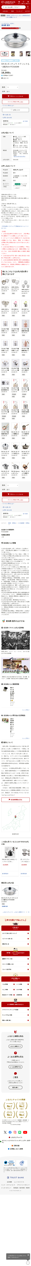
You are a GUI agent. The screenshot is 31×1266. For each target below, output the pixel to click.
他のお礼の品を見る (19, 156)
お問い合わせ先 (7, 117)
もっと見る (25, 710)
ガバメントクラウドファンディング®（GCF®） (16, 1141)
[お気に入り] (28, 1263)
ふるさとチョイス (16, 1137)
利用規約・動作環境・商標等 (21, 1188)
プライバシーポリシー (23, 1185)
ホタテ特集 (19, 989)
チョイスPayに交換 (7, 1015)
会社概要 (9, 1182)
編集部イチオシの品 (7, 958)
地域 (12, 11)
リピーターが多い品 (7, 938)
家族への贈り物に (6, 1020)
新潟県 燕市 (5, 906)
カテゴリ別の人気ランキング (9, 933)
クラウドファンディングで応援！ (10, 1009)
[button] (28, 7)
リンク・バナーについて (8, 1185)
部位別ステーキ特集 (7, 995)
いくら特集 (19, 984)
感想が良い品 (5, 944)
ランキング (19, 11)
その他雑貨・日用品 (23, 523)
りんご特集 (5, 989)
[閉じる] (28, 1255)
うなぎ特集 (5, 984)
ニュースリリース (19, 1182)
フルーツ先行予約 (6, 969)
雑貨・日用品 (12, 523)
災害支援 (16, 1145)
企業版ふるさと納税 (16, 1149)
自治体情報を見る (16, 799)
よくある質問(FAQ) (15, 1067)
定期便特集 (19, 995)
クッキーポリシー (6, 1188)
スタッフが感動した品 (7, 964)
